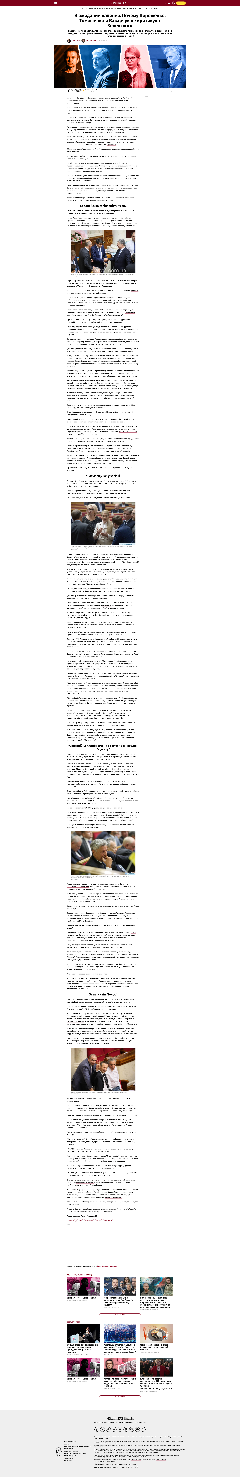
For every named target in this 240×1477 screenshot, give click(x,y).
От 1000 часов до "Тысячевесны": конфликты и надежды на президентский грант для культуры (82, 1348)
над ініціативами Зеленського (97, 1031)
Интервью (117, 8)
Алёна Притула (161, 1460)
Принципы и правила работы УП (75, 1453)
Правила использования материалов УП (77, 1446)
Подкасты (132, 8)
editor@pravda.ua (110, 1461)
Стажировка (68, 1458)
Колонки (109, 8)
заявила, (134, 290)
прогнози (71, 388)
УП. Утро (102, 8)
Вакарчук (71, 1220)
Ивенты (125, 8)
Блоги (151, 8)
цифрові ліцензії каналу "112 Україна (106, 918)
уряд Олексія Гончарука (121, 569)
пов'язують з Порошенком (102, 286)
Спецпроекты (142, 8)
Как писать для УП (70, 1455)
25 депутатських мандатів (118, 226)
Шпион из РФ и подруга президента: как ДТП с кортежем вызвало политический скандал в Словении (156, 1382)
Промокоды (68, 1460)
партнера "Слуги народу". (89, 486)
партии (98, 1220)
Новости (85, 8)
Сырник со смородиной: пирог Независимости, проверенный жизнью (154, 1347)
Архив (156, 8)
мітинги (116, 603)
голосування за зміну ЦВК (78, 886)
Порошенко (89, 1220)
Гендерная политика (71, 1451)
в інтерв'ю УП (81, 1009)
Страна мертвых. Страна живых (81, 1298)
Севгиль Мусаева (136, 1460)
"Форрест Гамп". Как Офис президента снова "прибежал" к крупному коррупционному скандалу (118, 1301)
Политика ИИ (68, 1448)
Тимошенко (108, 1220)
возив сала (97, 935)
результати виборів (82, 491)
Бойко (80, 1220)
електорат (71, 223)
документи (106, 605)
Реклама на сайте (70, 1441)
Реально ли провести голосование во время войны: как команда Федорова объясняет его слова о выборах (120, 1382)
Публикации (93, 8)
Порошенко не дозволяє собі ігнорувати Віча (90, 412)
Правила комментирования (107, 1266)
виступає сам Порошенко (111, 322)
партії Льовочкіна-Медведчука (99, 764)
